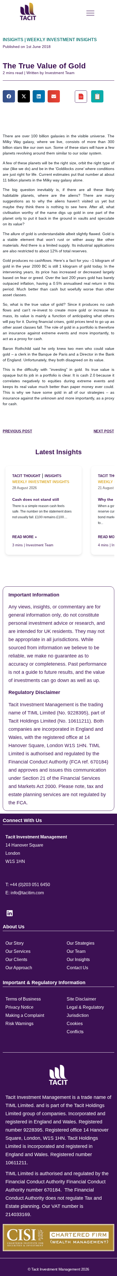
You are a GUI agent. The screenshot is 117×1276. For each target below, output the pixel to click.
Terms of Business (23, 999)
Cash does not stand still (35, 500)
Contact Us (77, 967)
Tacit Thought (26, 476)
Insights (53, 476)
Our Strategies (80, 943)
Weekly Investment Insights (40, 482)
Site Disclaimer (81, 999)
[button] (9, 96)
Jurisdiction (78, 1015)
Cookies (75, 1023)
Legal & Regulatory (85, 1007)
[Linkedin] (9, 913)
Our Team (76, 951)
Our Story (14, 943)
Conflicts (75, 1031)
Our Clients (16, 959)
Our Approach (18, 967)
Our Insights (78, 959)
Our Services (17, 951)
